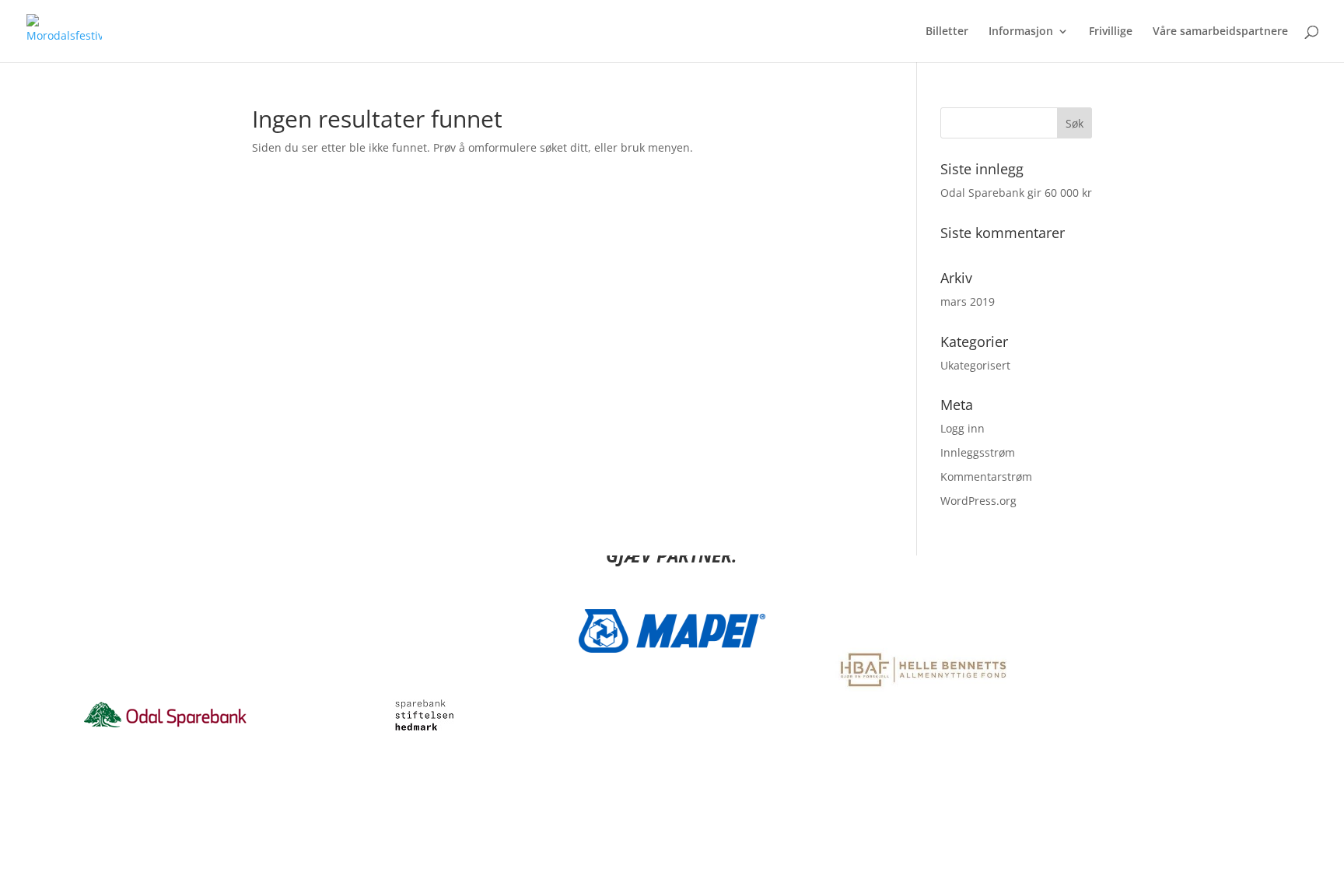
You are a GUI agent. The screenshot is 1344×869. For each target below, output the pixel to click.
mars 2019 (967, 301)
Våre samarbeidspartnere (1220, 32)
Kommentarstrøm (986, 476)
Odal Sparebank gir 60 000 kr (1016, 192)
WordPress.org (978, 500)
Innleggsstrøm (977, 452)
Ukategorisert (975, 365)
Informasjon (1021, 32)
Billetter (947, 32)
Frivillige (1110, 32)
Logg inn (962, 428)
